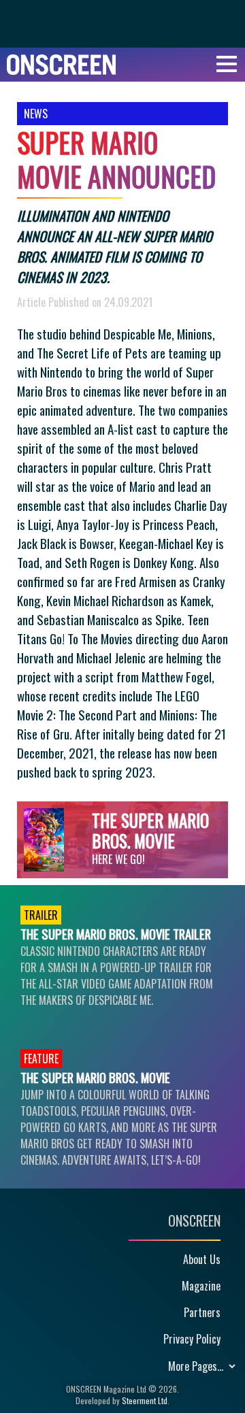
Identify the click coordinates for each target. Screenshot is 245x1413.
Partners (202, 1312)
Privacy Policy (191, 1339)
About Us (201, 1259)
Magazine (201, 1286)
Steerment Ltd (144, 1400)
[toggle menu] (226, 64)
